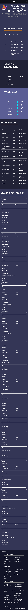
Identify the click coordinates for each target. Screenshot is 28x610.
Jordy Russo (14, 50)
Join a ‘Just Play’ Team (8, 577)
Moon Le (4, 183)
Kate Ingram (5, 177)
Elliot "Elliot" (5, 151)
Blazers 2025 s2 (6, 217)
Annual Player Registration (7, 571)
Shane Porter (14, 47)
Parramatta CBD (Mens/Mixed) (18, 600)
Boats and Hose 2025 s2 (8, 392)
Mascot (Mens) (7, 599)
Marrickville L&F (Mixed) (18, 596)
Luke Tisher (5, 137)
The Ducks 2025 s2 (6, 362)
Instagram (16, 559)
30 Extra (4, 180)
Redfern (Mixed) (8, 602)
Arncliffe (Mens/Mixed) (7, 585)
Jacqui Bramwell (6, 169)
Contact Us (17, 557)
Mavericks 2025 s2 (6, 333)
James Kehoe (14, 44)
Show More (16, 35)
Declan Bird (14, 42)
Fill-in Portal (17, 574)
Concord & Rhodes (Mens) (8, 590)
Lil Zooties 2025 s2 (6, 246)
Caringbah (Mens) (18, 584)
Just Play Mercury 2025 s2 (8, 275)
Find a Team (7, 574)
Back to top (4, 551)
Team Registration (8, 569)
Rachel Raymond (6, 165)
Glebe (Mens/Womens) (18, 592)
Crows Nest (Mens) (19, 590)
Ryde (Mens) (17, 602)
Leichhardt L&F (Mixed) (7, 596)
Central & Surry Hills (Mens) (18, 587)
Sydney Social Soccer (7, 562)
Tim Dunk (4, 140)
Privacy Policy (17, 561)
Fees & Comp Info (18, 569)
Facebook (6, 559)
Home (5, 557)
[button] (26, 1)
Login (2, 1)
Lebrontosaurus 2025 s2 (8, 304)
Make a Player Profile (17, 571)
